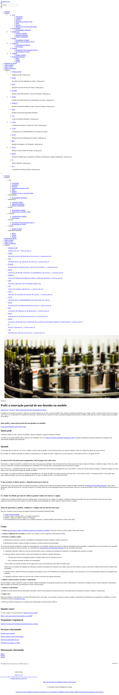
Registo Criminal (21, 55)
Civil (13, 15)
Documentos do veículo (23, 51)
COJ (13, 166)
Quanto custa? (22, 426)
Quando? (11, 426)
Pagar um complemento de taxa (10, 639)
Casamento (19, 18)
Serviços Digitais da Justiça (59, 682)
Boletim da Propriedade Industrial (96, 485)
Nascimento (19, 16)
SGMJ (14, 78)
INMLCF (15, 103)
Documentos (19, 46)
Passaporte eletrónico (22, 35)
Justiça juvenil (8, 67)
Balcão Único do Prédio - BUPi (25, 41)
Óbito (17, 23)
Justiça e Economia (10, 68)
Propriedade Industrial (18, 56)
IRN (13, 141)
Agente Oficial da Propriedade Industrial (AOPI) (60, 438)
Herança (18, 25)
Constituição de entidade (23, 45)
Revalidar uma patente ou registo (10, 643)
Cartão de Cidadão (21, 33)
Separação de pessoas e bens (24, 21)
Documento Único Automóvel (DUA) (27, 50)
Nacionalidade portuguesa (23, 30)
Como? (16, 426)
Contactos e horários (32, 624)
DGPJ (14, 147)
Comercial (15, 43)
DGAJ (14, 135)
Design (18, 61)
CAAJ (14, 128)
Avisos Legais (72, 682)
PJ (12, 160)
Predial (14, 38)
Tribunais (7, 11)
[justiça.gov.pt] (5, 1)
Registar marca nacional (8, 633)
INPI (13, 109)
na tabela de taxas (19, 598)
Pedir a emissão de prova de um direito (12, 636)
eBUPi (14, 153)
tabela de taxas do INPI (30, 613)
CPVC (14, 122)
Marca (17, 58)
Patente (18, 60)
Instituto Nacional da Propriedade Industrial (13, 624)
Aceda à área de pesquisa (11, 514)
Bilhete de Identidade (22, 36)
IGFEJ (14, 97)
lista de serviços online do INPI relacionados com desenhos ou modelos (29, 530)
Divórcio (18, 20)
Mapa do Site (47, 682)
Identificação (15, 31)
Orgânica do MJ (16, 72)
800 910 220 (19, 676)
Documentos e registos (22, 40)
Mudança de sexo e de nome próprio (26, 26)
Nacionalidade (16, 28)
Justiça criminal (8, 65)
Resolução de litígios (10, 63)
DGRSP (14, 90)
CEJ (13, 116)
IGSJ (13, 84)
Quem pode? (4, 426)
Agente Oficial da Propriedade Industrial (51, 548)
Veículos (14, 48)
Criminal (14, 53)
